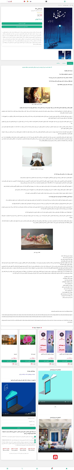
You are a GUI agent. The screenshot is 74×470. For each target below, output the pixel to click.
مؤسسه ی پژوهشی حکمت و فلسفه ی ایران (27, 374)
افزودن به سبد (64, 361)
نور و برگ (15, 354)
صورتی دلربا (52, 354)
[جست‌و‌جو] (22, 468)
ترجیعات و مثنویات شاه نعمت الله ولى (66, 354)
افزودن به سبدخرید (22, 23)
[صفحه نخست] (66, 468)
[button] (37, 468)
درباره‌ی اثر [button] (70, 63)
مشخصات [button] (64, 63)
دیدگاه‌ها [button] (58, 63)
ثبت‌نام (18, 428)
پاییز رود (33, 354)
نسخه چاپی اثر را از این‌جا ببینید (22, 26)
